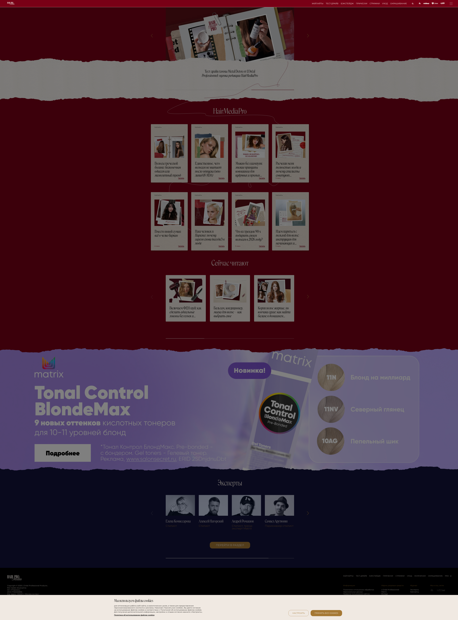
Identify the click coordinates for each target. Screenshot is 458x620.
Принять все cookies (326, 613)
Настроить (298, 613)
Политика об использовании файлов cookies (134, 615)
